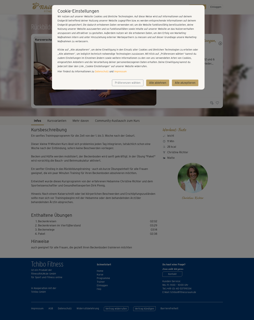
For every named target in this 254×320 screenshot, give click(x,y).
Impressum (120, 71)
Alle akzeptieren (185, 82)
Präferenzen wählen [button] (127, 82)
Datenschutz (102, 71)
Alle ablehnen (157, 82)
